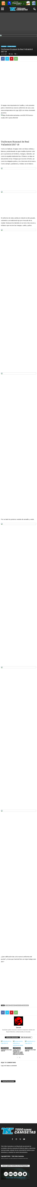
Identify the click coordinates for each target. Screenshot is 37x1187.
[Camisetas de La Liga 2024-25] (6, 1044)
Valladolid (25, 1005)
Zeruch (18, 1027)
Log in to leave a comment (9, 1065)
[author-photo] (18, 1021)
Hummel (13, 1005)
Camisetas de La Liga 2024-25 (6, 1050)
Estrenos (4, 46)
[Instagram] (17, 1139)
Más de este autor (26, 1037)
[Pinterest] (11, 59)
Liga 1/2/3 (19, 1005)
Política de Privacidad (17, 1158)
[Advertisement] (18, 23)
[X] (7, 59)
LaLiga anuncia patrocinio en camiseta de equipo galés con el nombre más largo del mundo (18, 1052)
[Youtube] (24, 1139)
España (7, 1005)
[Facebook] (3, 59)
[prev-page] (17, 1057)
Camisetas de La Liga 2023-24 (30, 1050)
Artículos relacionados (12, 1037)
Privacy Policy (25, 1158)
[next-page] (20, 1057)
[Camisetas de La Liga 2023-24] (30, 1044)
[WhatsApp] (16, 59)
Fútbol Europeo (11, 46)
